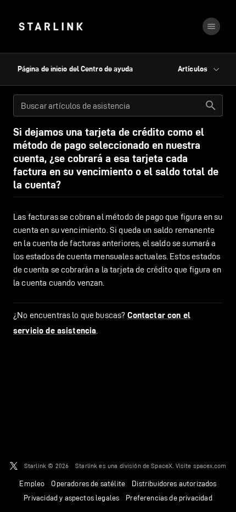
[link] (51, 26)
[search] (211, 105)
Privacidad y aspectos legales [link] (71, 497)
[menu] (211, 26)
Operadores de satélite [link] (88, 483)
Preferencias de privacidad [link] (169, 497)
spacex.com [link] (210, 465)
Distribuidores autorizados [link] (174, 483)
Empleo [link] (31, 483)
